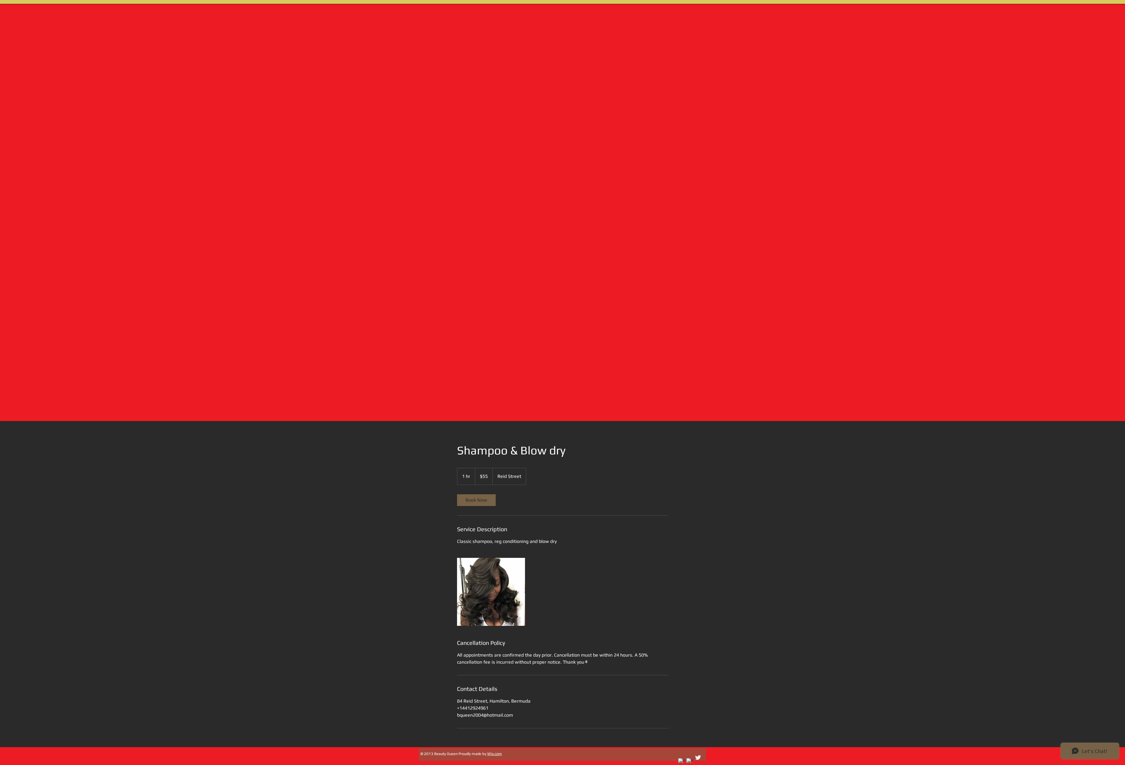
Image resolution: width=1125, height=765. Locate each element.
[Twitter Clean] (698, 757)
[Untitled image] (491, 592)
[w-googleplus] (689, 761)
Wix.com (494, 754)
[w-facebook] (681, 761)
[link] (476, 500)
